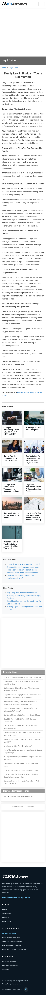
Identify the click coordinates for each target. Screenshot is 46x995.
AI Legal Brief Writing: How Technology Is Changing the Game (11, 488)
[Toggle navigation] (41, 4)
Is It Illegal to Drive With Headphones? (34, 429)
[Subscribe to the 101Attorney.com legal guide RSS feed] (26, 989)
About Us (5, 918)
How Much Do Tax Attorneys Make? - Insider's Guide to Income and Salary (34, 516)
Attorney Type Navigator (11, 937)
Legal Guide (13, 68)
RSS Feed (30, 807)
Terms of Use (17, 984)
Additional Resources (10, 966)
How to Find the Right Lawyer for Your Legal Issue (10, 458)
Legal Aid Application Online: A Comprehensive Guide (33, 488)
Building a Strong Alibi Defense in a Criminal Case (22, 715)
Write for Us (6, 921)
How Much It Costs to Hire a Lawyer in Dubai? (11, 515)
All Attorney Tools (9, 934)
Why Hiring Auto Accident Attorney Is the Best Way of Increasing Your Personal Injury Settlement (24, 595)
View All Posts (17, 807)
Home (4, 68)
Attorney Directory (9, 962)
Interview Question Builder (11, 945)
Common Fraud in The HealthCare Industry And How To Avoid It (10, 545)
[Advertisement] (23, 32)
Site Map (5, 970)
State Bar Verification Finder (12, 942)
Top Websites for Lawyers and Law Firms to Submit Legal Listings (33, 459)
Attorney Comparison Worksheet (14, 949)
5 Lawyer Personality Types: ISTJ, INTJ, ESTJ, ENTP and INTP (11, 431)
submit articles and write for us (21, 796)
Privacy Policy (6, 984)
